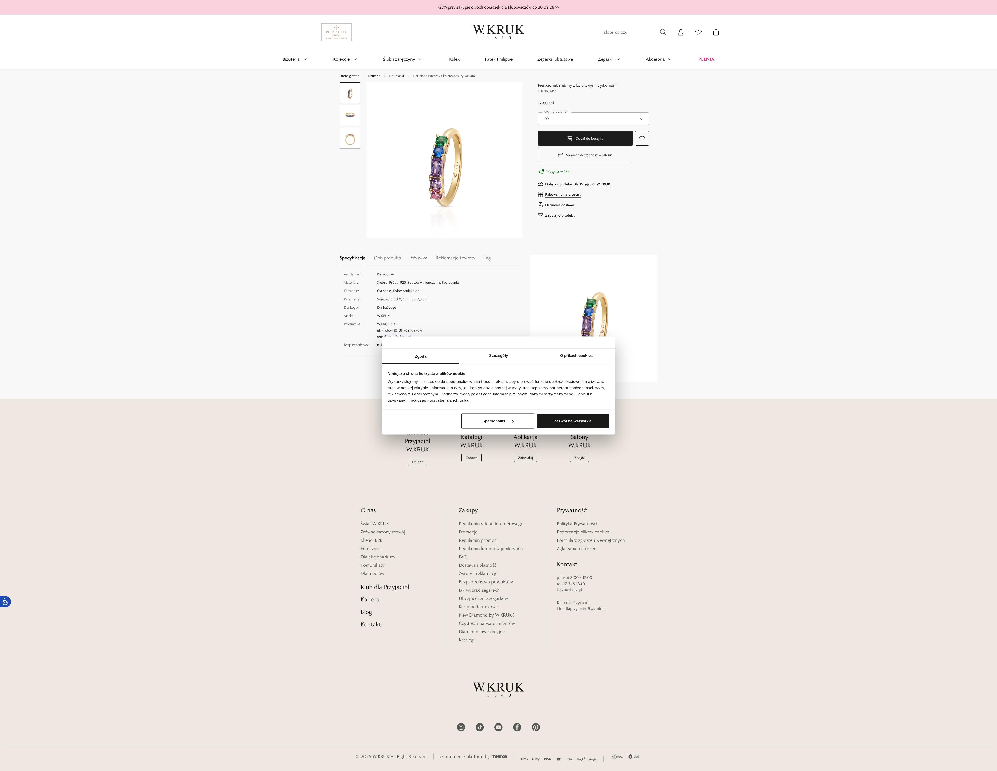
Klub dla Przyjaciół (385, 587)
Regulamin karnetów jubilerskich (491, 548)
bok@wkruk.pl (569, 589)
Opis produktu (388, 258)
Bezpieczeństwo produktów (486, 582)
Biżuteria (374, 75)
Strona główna (349, 75)
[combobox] (593, 118)
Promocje (468, 532)
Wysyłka (419, 258)
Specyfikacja (353, 258)
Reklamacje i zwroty (455, 258)
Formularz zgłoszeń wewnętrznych (591, 540)
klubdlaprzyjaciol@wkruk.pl (581, 608)
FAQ (463, 557)
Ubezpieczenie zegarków (483, 598)
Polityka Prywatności (577, 523)
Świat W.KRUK (375, 523)
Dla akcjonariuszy (378, 557)
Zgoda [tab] (421, 356)
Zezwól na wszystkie (572, 420)
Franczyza (371, 548)
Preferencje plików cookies (583, 532)
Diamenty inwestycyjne (482, 631)
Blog (366, 612)
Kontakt (371, 624)
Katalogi (467, 640)
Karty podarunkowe (478, 607)
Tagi (488, 258)
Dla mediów (372, 573)
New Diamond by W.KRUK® (487, 615)
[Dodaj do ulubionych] (642, 138)
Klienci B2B (371, 540)
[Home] (498, 32)
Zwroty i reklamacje (478, 573)
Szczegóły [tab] (498, 355)
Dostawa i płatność (477, 565)
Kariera (370, 599)
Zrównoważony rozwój (383, 532)
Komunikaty (373, 565)
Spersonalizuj (494, 420)
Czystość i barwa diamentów (487, 623)
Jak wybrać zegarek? (479, 590)
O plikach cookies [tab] (576, 355)
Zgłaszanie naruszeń (576, 548)
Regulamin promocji (479, 540)
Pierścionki (396, 75)
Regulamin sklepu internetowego (491, 523)
